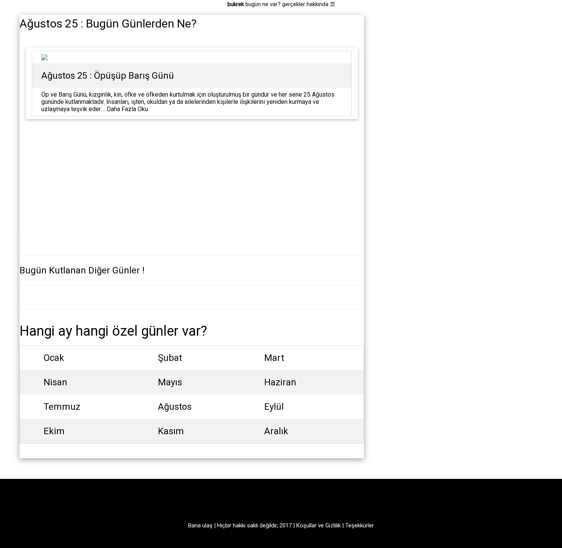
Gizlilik (333, 525)
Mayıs (170, 382)
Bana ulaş (200, 525)
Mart (274, 357)
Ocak (54, 357)
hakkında (317, 4)
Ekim (54, 431)
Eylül (274, 406)
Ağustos (175, 406)
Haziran (280, 382)
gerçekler (293, 4)
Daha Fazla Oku (127, 109)
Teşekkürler (359, 525)
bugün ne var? (263, 4)
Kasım (171, 431)
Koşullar (306, 525)
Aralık (276, 431)
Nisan (55, 382)
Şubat (170, 357)
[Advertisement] (191, 178)
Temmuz (62, 406)
